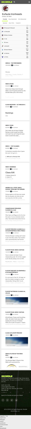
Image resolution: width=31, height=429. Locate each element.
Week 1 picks (9, 125)
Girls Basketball (22, 19)
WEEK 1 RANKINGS (10, 167)
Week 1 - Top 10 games (12, 146)
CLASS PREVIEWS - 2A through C (15, 104)
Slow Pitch (11, 23)
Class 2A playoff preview (13, 333)
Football (5, 19)
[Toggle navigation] (29, 2)
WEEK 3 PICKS (9, 84)
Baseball (5, 23)
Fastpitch (18, 23)
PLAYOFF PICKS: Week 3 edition (14, 250)
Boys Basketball (13, 19)
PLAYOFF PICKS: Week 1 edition (14, 312)
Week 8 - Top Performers (13, 63)
